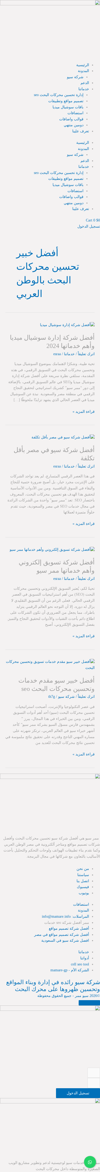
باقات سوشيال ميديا (68, 107)
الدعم (85, 83)
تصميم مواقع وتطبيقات (65, 101)
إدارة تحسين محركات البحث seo (58, 95)
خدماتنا (83, 89)
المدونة (83, 71)
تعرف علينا (80, 131)
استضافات (75, 113)
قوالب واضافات (71, 119)
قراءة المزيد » (84, 411)
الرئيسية (82, 65)
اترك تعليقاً (86, 354)
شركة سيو (75, 77)
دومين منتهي (73, 125)
